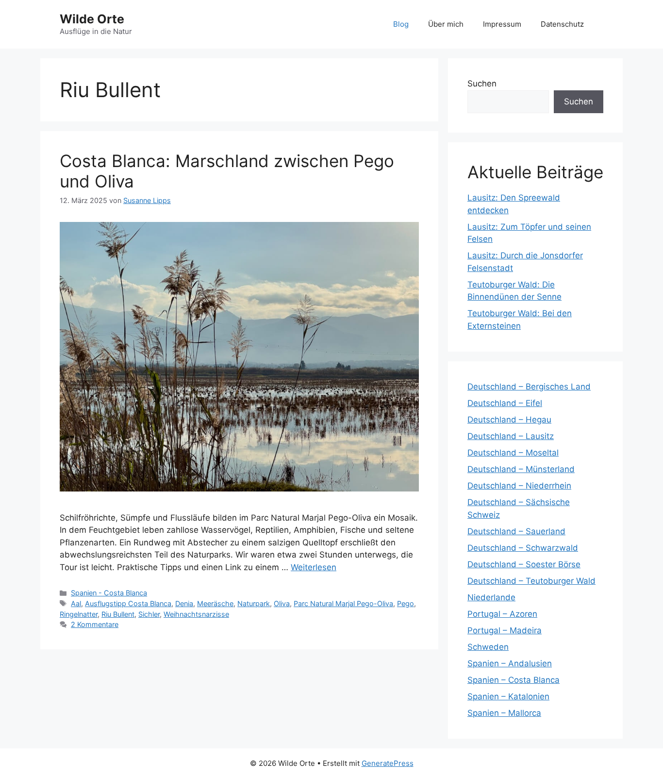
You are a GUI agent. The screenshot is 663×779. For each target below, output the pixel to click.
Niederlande (491, 597)
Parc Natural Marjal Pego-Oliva (343, 603)
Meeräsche (215, 603)
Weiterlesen (313, 567)
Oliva (282, 603)
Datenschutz (562, 24)
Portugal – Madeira (504, 630)
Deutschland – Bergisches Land (529, 386)
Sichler (149, 614)
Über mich (446, 24)
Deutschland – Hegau (509, 419)
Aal (76, 603)
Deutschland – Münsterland (521, 469)
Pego (405, 603)
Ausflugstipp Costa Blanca (128, 603)
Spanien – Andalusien (509, 663)
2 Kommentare (94, 624)
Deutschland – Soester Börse (523, 564)
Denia (184, 603)
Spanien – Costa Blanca (513, 680)
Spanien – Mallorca (504, 713)
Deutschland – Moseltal (513, 452)
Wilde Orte (92, 19)
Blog (401, 24)
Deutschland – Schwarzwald (522, 548)
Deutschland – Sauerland (516, 531)
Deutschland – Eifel (504, 403)
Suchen (482, 83)
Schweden (488, 647)
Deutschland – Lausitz (510, 436)
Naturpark (253, 603)
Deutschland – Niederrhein (519, 486)
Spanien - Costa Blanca (109, 593)
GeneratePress (388, 763)
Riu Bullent (117, 614)
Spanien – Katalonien (508, 696)
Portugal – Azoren (502, 614)
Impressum (502, 24)
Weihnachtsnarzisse (196, 614)
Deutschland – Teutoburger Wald (531, 581)
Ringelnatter (79, 614)
